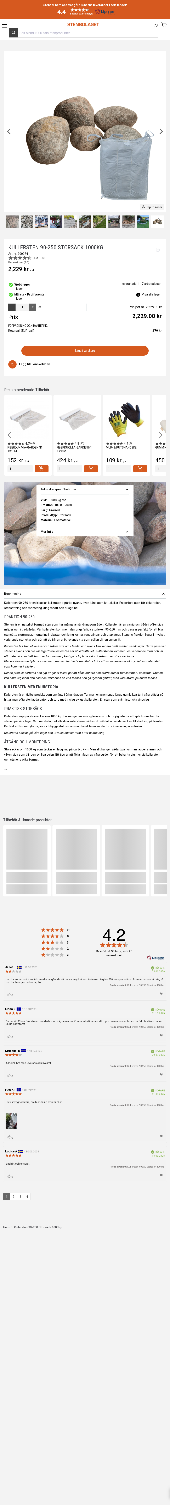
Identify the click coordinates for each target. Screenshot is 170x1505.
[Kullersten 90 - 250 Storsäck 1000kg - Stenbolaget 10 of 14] (99, 221)
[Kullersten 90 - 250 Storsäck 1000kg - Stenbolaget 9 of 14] (85, 221)
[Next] (160, 131)
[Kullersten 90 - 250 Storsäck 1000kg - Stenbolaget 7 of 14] (56, 221)
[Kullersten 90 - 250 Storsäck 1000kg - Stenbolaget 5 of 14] (27, 221)
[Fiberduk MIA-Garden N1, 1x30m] (77, 418)
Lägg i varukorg (85, 351)
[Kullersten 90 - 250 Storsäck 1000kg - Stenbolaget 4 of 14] (12, 221)
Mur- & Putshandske (121, 447)
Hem (6, 1227)
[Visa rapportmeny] (161, 994)
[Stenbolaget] (83, 24)
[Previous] (9, 131)
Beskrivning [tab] (85, 593)
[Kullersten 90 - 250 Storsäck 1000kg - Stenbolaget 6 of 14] (41, 221)
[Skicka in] (13, 32)
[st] (20, 468)
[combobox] (83, 33)
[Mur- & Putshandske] (126, 418)
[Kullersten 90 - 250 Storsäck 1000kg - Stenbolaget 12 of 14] (128, 221)
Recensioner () (18, 262)
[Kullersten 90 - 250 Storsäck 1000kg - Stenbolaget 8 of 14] (70, 221)
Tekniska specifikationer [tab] (85, 489)
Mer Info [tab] (85, 531)
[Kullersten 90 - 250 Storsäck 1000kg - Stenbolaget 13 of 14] (143, 221)
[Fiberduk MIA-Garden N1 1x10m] (28, 418)
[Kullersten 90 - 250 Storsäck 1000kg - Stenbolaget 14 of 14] (157, 221)
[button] (85, 11)
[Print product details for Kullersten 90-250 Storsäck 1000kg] (158, 250)
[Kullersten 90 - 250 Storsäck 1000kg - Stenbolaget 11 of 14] (114, 221)
